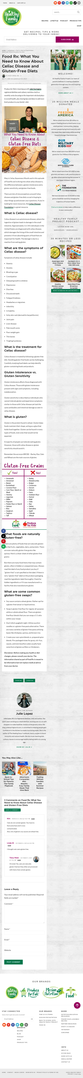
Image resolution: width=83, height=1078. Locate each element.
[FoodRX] (74, 992)
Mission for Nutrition (48, 1017)
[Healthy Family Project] (11, 16)
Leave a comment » (12, 810)
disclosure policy (37, 83)
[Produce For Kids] (30, 992)
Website (7, 950)
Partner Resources (69, 1024)
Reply (33, 818)
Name (7, 929)
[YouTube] (55, 3)
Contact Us (65, 1062)
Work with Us (21, 3)
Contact (10, 1072)
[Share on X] (3, 536)
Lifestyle (54, 21)
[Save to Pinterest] (3, 541)
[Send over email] (3, 546)
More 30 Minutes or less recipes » (65, 290)
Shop (79, 26)
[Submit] (79, 11)
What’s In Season (68, 1026)
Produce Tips (75, 21)
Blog (19, 1034)
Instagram (65, 1029)
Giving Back (66, 1053)
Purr (80, 1074)
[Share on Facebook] (3, 531)
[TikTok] (75, 3)
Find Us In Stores (46, 1014)
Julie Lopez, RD (12, 75)
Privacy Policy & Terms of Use (47, 1072)
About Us (12, 3)
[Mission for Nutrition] (55, 992)
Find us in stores (57, 207)
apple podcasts (59, 230)
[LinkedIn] (79, 3)
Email (7, 940)
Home (5, 3)
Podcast (64, 21)
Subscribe (66, 39)
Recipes (45, 21)
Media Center (66, 1059)
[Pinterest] (59, 3)
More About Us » (65, 93)
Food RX (42, 1025)
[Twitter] (67, 3)
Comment (8, 904)
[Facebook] (63, 3)
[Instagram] (71, 3)
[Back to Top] (77, 1005)
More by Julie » (24, 747)
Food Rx (18, 680)
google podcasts (72, 230)
